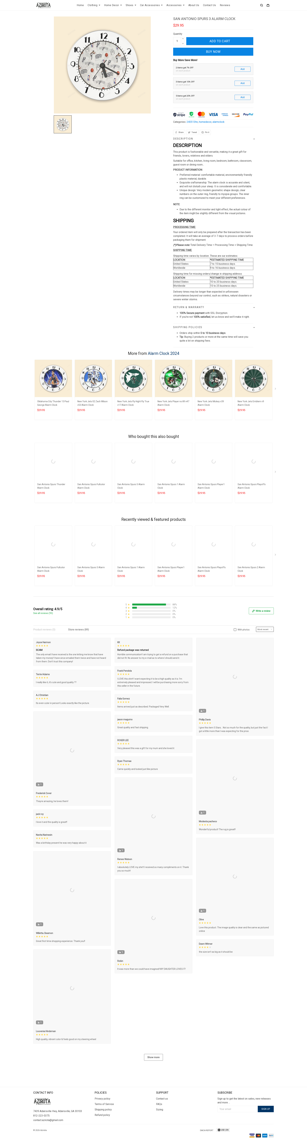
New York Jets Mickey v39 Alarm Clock (211, 403)
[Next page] (275, 389)
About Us (193, 5)
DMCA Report (206, 1130)
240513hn (192, 121)
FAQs (159, 1104)
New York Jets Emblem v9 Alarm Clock (251, 403)
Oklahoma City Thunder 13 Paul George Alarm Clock (53, 403)
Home (80, 5)
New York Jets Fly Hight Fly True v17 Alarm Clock (133, 403)
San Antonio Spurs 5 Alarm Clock (131, 486)
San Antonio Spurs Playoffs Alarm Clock (252, 486)
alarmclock (218, 121)
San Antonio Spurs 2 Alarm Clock (251, 569)
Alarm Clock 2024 (163, 353)
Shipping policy (103, 1109)
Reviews (225, 5)
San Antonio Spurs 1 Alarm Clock (171, 486)
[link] (12, 1133)
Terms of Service (104, 1104)
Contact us (162, 1098)
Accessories (174, 5)
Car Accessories (150, 5)
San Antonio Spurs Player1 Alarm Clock (211, 486)
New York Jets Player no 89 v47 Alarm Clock (173, 403)
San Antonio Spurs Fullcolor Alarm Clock (91, 486)
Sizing (159, 1109)
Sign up (265, 1109)
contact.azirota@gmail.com (48, 1120)
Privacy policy (102, 1098)
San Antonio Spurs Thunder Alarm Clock (51, 486)
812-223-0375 (41, 1115)
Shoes (129, 5)
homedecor (205, 121)
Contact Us (209, 5)
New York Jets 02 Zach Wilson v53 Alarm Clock (92, 403)
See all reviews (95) (43, 613)
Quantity (177, 33)
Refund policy (102, 1115)
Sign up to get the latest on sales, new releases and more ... (244, 1100)
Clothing (92, 5)
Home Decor (111, 5)
